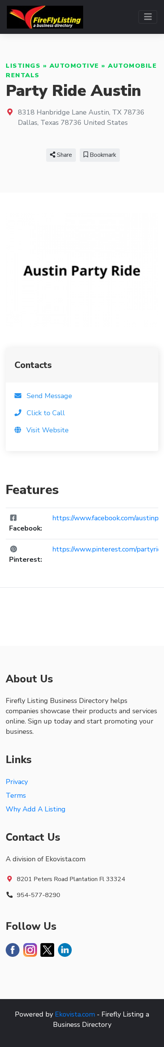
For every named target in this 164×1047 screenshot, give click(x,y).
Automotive (74, 66)
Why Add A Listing (36, 809)
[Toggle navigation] (147, 17)
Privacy (17, 781)
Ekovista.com (75, 1014)
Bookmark (102, 155)
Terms (16, 795)
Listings (23, 66)
